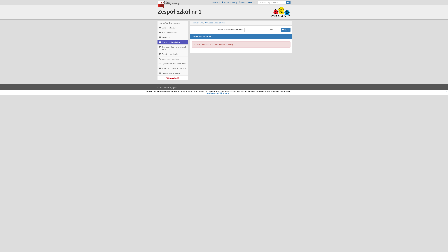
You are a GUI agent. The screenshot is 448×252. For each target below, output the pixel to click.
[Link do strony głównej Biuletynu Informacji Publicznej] (172, 78)
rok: (271, 29)
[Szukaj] (288, 2)
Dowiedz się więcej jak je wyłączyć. (218, 93)
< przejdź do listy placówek (169, 23)
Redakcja (216, 2)
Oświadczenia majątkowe (215, 23)
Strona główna (197, 23)
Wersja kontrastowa (248, 2)
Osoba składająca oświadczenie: (230, 29)
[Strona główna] (168, 5)
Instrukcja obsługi (230, 2)
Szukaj (286, 30)
